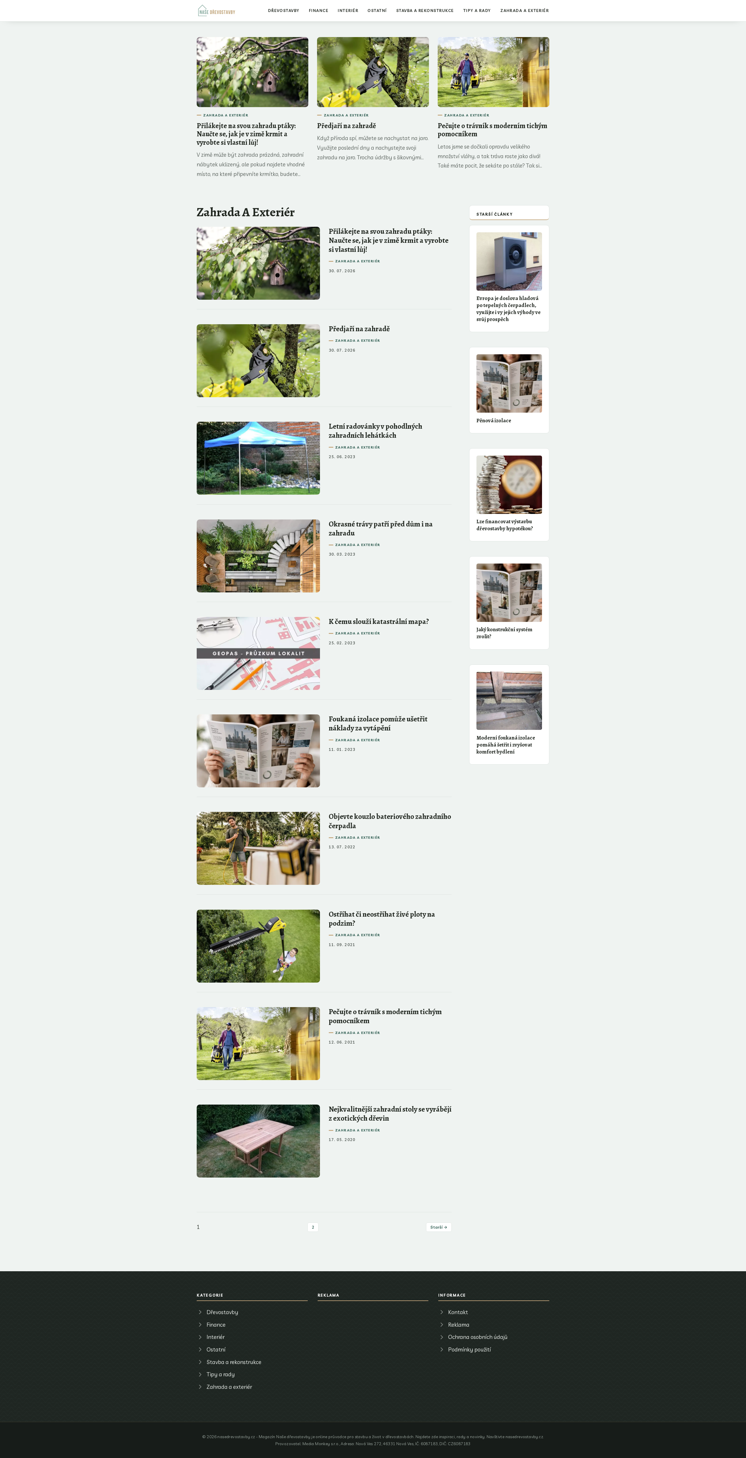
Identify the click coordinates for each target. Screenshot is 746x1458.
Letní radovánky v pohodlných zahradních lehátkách (375, 430)
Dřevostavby (284, 10)
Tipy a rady (477, 10)
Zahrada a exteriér (524, 10)
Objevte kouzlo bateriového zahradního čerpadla (390, 821)
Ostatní (377, 10)
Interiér (348, 10)
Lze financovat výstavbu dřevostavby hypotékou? (504, 525)
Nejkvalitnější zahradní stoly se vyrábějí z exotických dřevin (390, 1113)
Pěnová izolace (493, 420)
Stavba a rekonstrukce (425, 10)
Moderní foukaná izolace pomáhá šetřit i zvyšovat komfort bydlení (505, 744)
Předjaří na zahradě (346, 125)
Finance (318, 10)
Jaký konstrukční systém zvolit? (504, 633)
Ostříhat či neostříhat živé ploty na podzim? (382, 918)
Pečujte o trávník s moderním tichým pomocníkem (492, 130)
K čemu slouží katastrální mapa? (379, 621)
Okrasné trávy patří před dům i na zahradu (381, 528)
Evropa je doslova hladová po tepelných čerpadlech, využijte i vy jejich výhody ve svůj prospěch (508, 308)
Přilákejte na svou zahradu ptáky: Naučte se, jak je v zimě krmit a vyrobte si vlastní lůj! (246, 134)
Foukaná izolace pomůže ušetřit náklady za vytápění (378, 723)
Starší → (438, 1227)
